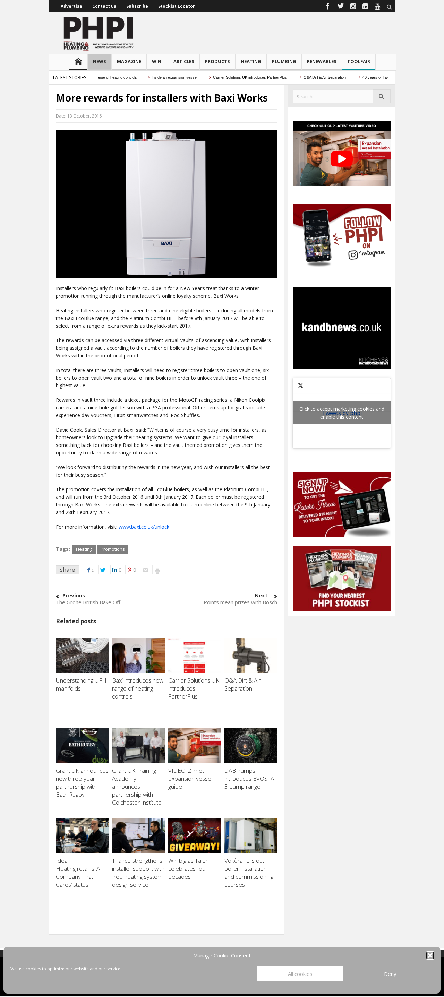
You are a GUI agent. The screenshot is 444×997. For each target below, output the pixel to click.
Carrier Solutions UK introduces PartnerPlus (237, 77)
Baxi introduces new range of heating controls (137, 688)
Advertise (71, 6)
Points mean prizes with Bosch (240, 599)
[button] (430, 955)
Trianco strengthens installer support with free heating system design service (138, 872)
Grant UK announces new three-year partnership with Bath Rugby (82, 782)
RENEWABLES (321, 61)
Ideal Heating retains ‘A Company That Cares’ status (78, 872)
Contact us (104, 6)
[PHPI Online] (99, 33)
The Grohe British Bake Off (88, 599)
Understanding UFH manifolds (81, 684)
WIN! (157, 61)
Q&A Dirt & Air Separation (311, 77)
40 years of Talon (363, 77)
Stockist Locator (176, 6)
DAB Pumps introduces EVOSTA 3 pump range (249, 778)
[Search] (382, 96)
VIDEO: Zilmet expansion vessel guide (190, 778)
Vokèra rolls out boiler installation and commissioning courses (248, 872)
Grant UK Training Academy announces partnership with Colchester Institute (137, 786)
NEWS (99, 61)
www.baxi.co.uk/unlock (144, 526)
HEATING (251, 61)
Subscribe (137, 6)
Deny (390, 973)
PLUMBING (284, 61)
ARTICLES (183, 61)
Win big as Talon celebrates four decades (188, 869)
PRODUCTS (217, 61)
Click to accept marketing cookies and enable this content (341, 413)
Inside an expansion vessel (160, 77)
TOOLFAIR (358, 61)
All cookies (300, 973)
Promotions (113, 549)
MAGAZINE (129, 61)
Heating (84, 549)
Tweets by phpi (341, 413)
